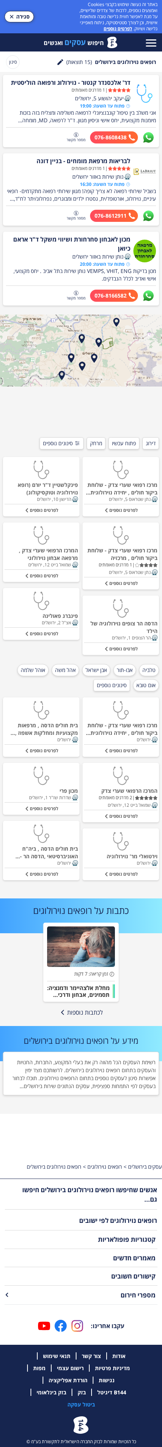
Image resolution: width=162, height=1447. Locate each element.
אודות (118, 1356)
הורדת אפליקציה (68, 1380)
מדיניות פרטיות (112, 1368)
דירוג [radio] (151, 443)
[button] (127, 98)
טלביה (149, 670)
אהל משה (65, 670)
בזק (82, 1392)
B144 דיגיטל (111, 1392)
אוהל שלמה (33, 670)
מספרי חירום (138, 1295)
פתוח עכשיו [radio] (124, 443)
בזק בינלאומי (51, 1392)
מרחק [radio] (96, 443)
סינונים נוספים (58, 443)
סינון (13, 62)
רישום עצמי (70, 1368)
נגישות (107, 1380)
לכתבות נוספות (85, 1012)
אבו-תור (125, 670)
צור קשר (91, 1356)
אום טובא (146, 685)
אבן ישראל (96, 670)
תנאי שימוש (56, 1356)
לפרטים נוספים (118, 28)
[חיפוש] (60, 62)
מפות (39, 1368)
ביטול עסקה (81, 1404)
